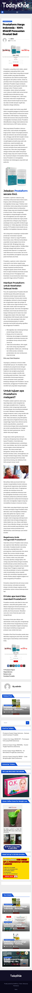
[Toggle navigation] (17, 12)
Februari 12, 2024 (10, 964)
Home (16, 989)
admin (12, 38)
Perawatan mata (7, 957)
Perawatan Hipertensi (9, 939)
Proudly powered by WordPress (11, 983)
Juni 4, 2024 (8, 928)
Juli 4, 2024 (8, 911)
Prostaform (21, 190)
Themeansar (16, 985)
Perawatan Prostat (7, 21)
